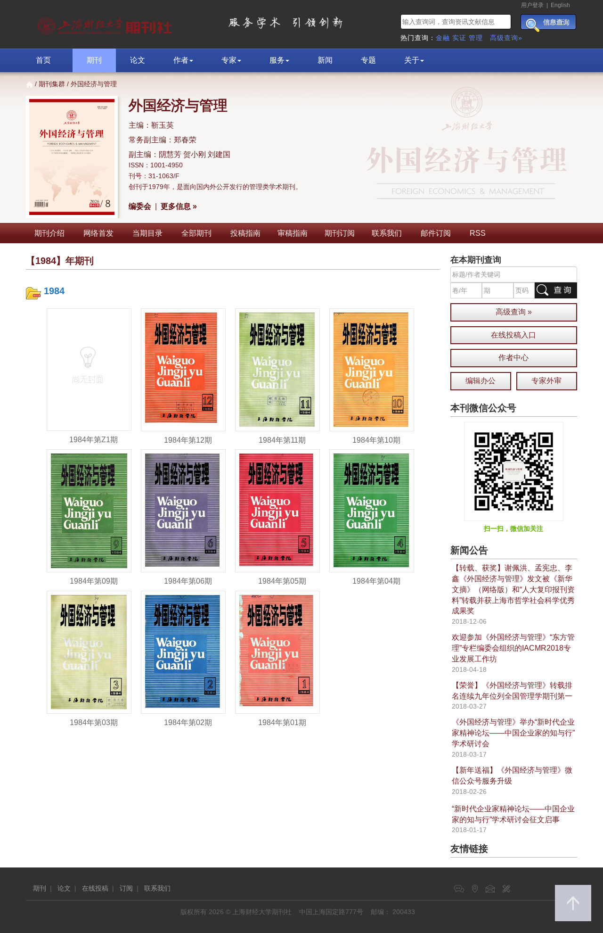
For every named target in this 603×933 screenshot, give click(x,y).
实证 (459, 37)
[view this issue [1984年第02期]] (183, 651)
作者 (180, 60)
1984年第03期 (94, 722)
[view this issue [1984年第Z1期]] (89, 369)
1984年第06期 (188, 581)
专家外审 (546, 381)
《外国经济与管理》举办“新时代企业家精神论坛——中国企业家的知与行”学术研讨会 (513, 733)
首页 (43, 60)
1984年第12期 (188, 440)
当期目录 (147, 233)
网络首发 (98, 233)
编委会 (140, 206)
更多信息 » (179, 206)
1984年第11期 (282, 440)
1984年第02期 (188, 722)
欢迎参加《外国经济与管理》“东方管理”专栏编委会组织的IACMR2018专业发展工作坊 (513, 648)
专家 (228, 60)
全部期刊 (196, 233)
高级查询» (506, 37)
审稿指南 (292, 233)
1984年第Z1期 (93, 440)
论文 (137, 60)
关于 (411, 60)
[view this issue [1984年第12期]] (183, 369)
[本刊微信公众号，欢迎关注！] (513, 471)
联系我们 (387, 233)
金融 (443, 37)
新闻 (325, 60)
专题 (368, 60)
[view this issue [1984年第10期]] (371, 369)
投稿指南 (245, 233)
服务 (277, 60)
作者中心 (513, 358)
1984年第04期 (376, 581)
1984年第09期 (94, 581)
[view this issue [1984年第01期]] (277, 651)
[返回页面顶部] (573, 903)
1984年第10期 (376, 440)
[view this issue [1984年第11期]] (277, 369)
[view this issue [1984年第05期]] (277, 510)
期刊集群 (52, 84)
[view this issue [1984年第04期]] (371, 510)
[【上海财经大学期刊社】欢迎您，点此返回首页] (106, 23)
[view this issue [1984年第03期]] (89, 651)
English (560, 5)
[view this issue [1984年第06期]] (183, 510)
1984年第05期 (282, 581)
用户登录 (532, 5)
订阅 (126, 888)
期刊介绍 (49, 233)
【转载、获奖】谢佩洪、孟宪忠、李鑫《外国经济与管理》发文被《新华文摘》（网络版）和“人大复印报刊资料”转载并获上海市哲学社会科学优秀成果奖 (513, 589)
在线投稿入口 (513, 335)
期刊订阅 (340, 233)
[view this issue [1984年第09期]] (89, 510)
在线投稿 (95, 888)
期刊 (94, 60)
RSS (478, 233)
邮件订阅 (436, 233)
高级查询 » (514, 312)
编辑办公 (480, 381)
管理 (476, 37)
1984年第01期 (282, 722)
